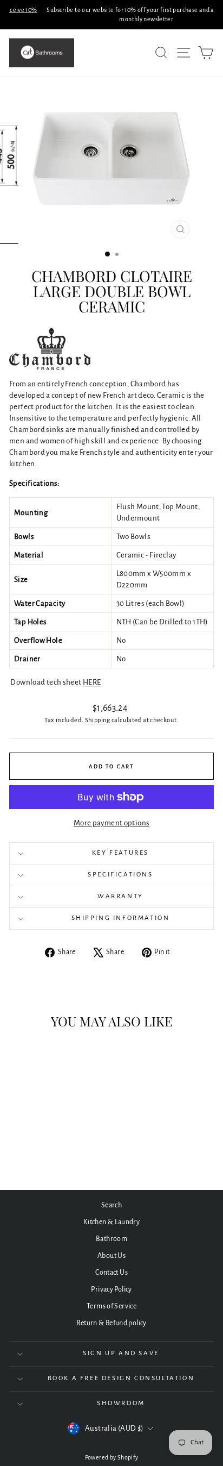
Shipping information (120, 918)
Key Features (120, 852)
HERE (92, 682)
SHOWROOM (121, 1403)
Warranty (120, 896)
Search (111, 1205)
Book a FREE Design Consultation (121, 1378)
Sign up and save (121, 1353)
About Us (111, 1256)
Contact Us (111, 1272)
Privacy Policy (111, 1289)
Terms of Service (111, 1306)
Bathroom (111, 1239)
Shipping (97, 720)
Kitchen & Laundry (111, 1222)
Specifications (120, 874)
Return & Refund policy (111, 1323)
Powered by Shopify (112, 1457)
